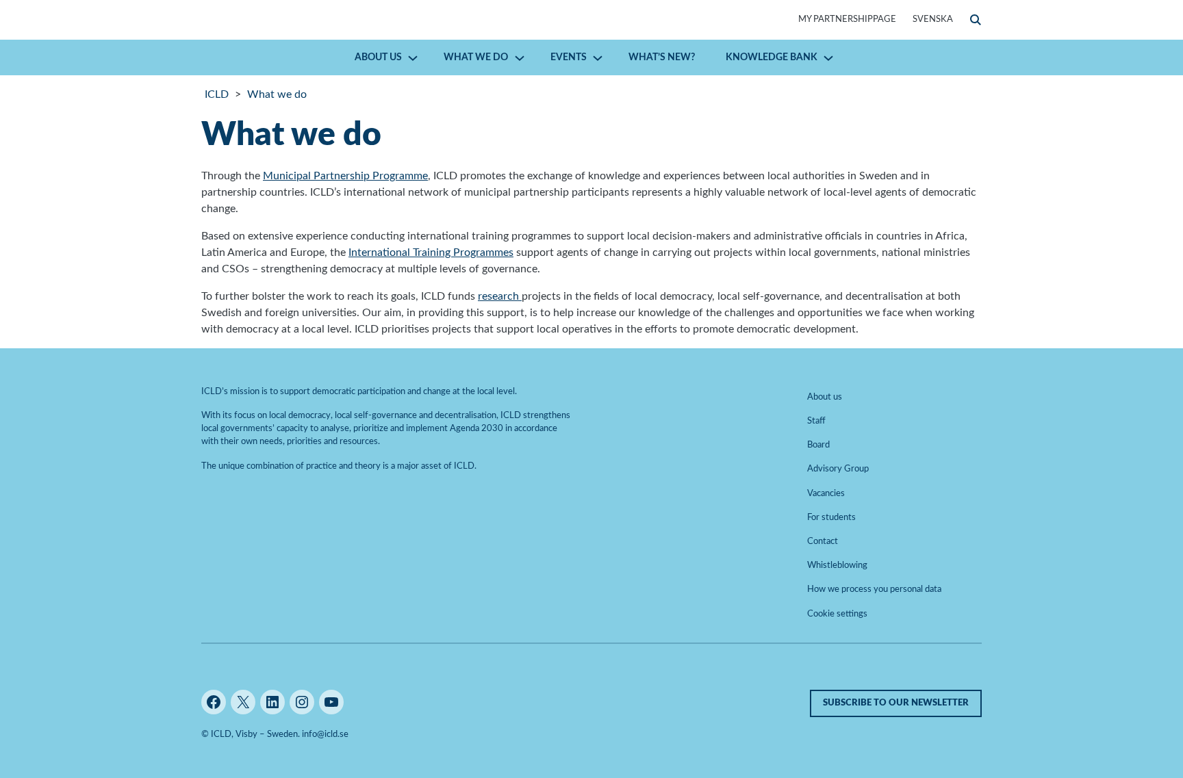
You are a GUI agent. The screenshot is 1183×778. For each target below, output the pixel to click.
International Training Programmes (430, 252)
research (500, 296)
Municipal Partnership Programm (342, 175)
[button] (975, 20)
